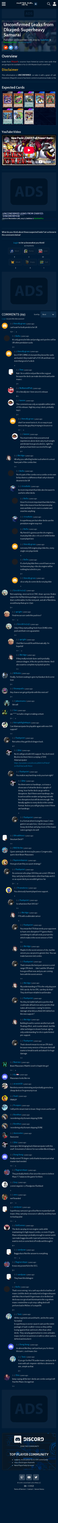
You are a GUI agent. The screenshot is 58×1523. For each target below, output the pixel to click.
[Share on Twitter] (11, 47)
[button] (4, 4)
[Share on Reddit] (6, 47)
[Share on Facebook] (16, 47)
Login (15, 243)
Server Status (39, 1489)
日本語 (31, 1486)
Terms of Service (19, 1489)
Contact (30, 1489)
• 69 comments (24, 42)
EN (25, 1486)
